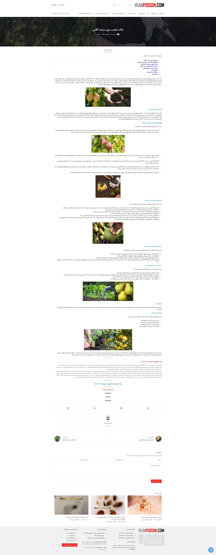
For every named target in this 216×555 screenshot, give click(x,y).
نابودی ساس (109, 522)
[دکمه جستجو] (114, 5)
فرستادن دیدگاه (156, 481)
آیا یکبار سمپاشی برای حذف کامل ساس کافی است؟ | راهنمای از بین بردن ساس (110, 518)
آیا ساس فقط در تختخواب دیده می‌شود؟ (77, 517)
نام (159, 460)
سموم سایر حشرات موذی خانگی (101, 13)
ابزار (148, 13)
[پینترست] (94, 408)
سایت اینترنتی (84, 460)
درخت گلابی (150, 79)
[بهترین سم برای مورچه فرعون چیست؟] (145, 505)
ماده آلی (145, 256)
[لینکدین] (67, 408)
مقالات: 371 (108, 426)
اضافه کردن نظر (155, 465)
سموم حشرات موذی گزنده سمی (118, 13)
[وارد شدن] (52, 5)
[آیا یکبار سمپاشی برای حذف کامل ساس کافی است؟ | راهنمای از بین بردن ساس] (108, 505)
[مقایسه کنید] (57, 5)
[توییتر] (121, 408)
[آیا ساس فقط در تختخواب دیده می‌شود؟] (71, 505)
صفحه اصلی (161, 13)
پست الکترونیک (119, 460)
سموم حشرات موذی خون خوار (85, 13)
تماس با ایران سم (141, 13)
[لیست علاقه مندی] (54, 5)
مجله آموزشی (154, 13)
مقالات (98, 34)
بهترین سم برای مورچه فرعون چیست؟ (151, 517)
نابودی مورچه (145, 520)
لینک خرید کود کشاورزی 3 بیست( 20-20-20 (108, 384)
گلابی (68, 113)
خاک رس (139, 256)
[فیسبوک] (148, 408)
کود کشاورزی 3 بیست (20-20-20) (151, 361)
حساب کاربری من (132, 13)
